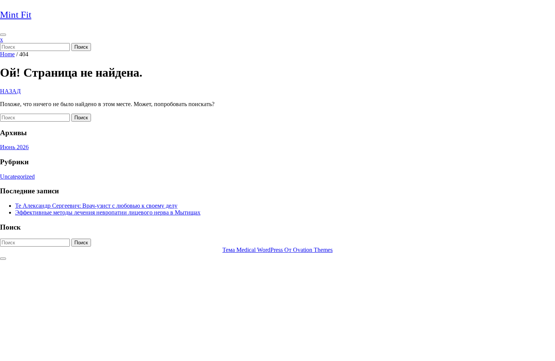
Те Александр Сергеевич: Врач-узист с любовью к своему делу (96, 205)
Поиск (81, 47)
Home (7, 54)
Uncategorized (17, 176)
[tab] (3, 35)
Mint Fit (15, 14)
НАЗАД (10, 91)
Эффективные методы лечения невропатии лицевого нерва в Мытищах (107, 212)
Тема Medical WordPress (277, 250)
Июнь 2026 (14, 147)
